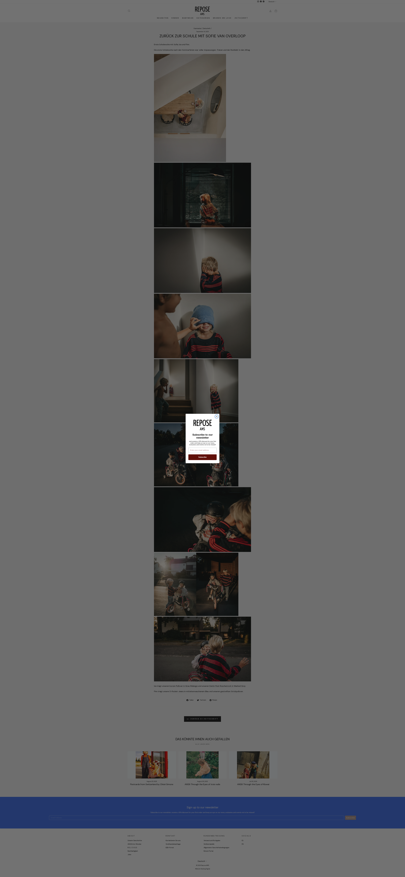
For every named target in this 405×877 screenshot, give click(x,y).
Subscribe (202, 457)
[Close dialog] (217, 416)
